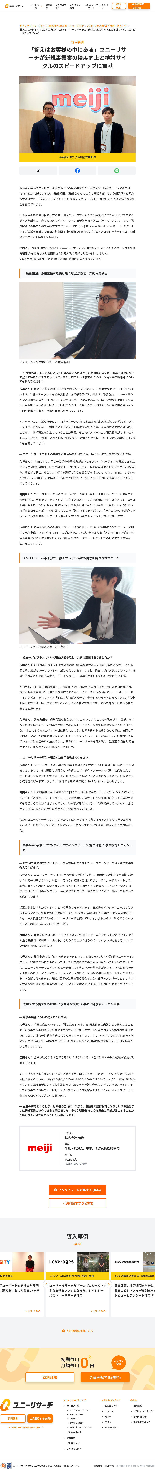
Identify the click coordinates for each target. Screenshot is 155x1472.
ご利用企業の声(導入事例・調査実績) (107, 26)
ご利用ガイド (73, 1443)
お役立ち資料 (111, 1405)
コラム (108, 1422)
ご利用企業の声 (60, 6)
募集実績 (49, 6)
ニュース (109, 1411)
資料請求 (118, 6)
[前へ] (46, 1284)
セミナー (109, 1416)
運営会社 (98, 1465)
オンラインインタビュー (80, 1410)
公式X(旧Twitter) (142, 1422)
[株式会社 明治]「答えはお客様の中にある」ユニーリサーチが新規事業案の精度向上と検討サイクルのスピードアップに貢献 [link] (77, 31)
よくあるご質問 (75, 6)
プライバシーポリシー (144, 1411)
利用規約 (138, 1405)
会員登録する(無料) (138, 6)
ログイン (105, 6)
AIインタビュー (76, 1414)
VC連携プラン (112, 1427)
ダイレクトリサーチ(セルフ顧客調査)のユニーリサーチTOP (51, 26)
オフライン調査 (76, 1423)
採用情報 (109, 1465)
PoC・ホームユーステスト (81, 1427)
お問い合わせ (140, 1416)
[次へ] (108, 1284)
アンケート (74, 1418)
